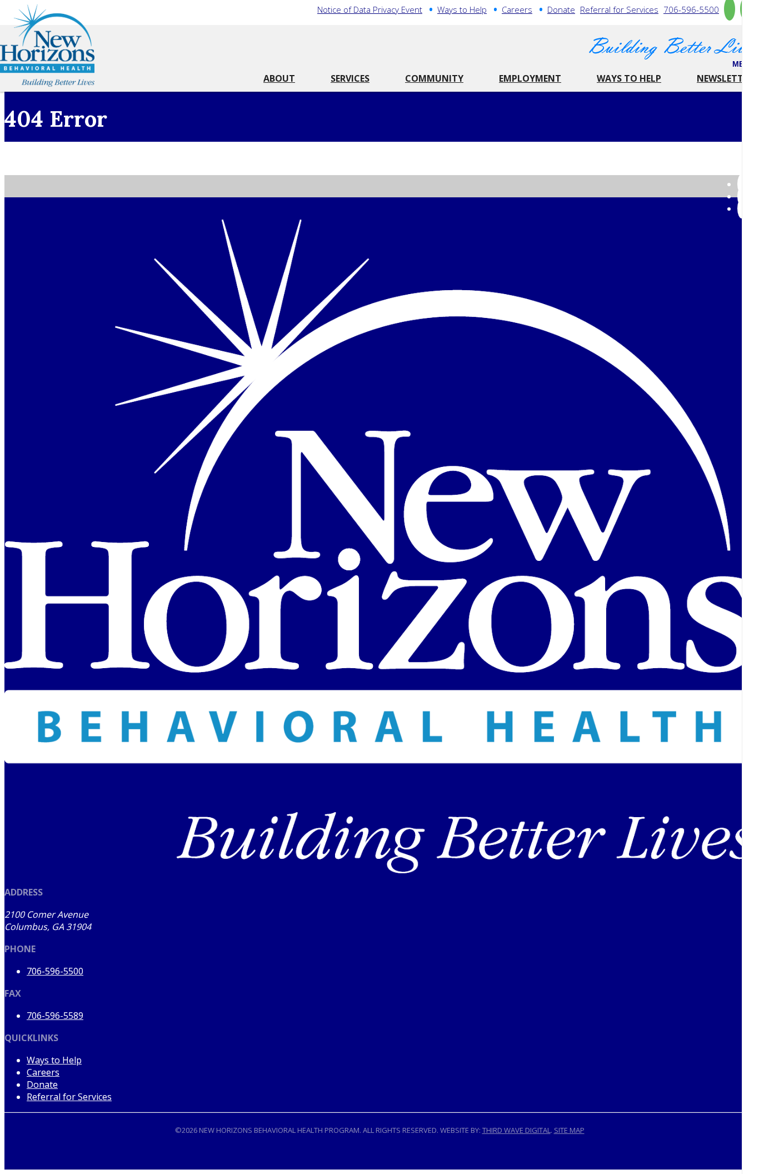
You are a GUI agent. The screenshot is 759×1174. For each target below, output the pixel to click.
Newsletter (725, 78)
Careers (517, 9)
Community (434, 78)
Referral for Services (619, 9)
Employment (530, 78)
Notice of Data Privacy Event (369, 9)
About (279, 78)
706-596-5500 (691, 9)
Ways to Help (462, 9)
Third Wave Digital (516, 1130)
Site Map (569, 1130)
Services (350, 78)
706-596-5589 (55, 1015)
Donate (561, 9)
